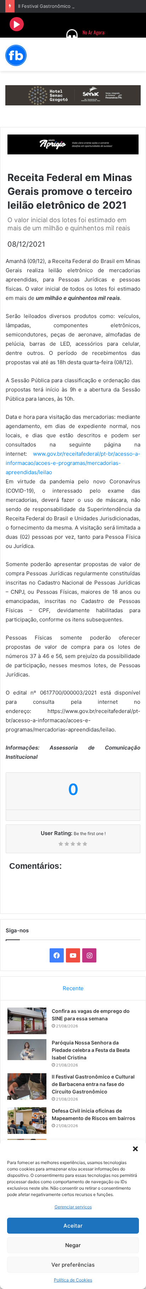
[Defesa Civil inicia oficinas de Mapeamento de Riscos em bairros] (26, 1120)
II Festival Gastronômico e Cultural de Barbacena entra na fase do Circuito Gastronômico (93, 1084)
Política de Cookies (73, 1280)
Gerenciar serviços (73, 1207)
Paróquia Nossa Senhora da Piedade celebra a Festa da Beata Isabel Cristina (91, 1050)
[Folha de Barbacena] (16, 55)
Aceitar (73, 1225)
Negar (73, 1245)
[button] (135, 1148)
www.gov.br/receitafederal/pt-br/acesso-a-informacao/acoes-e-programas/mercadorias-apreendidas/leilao (73, 463)
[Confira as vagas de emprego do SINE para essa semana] (26, 1021)
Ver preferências (73, 1264)
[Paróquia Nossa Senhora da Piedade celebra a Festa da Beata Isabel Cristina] (26, 1049)
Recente (73, 988)
